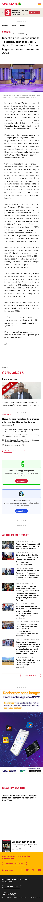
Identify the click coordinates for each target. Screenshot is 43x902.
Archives (32, 451)
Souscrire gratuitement (14, 863)
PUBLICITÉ (21, 21)
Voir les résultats (21, 451)
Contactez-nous (12, 886)
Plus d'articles (30, 675)
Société (23, 25)
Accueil (5, 25)
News (14, 25)
